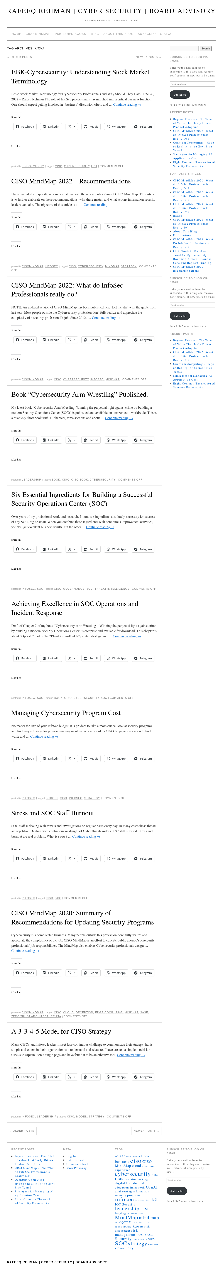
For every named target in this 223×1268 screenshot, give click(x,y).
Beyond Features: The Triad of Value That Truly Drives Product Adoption (193, 123)
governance (73, 588)
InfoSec (51, 266)
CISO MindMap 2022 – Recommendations (71, 180)
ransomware (123, 1226)
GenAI (152, 1187)
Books (177, 216)
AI (116, 1156)
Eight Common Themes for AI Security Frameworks (194, 164)
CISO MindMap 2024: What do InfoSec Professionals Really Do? (193, 208)
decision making (136, 1179)
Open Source (139, 1222)
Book (56, 479)
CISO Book (79, 479)
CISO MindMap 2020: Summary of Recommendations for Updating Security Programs (82, 917)
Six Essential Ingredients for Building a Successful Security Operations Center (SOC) (82, 498)
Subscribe (180, 94)
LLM (144, 1209)
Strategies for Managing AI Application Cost (192, 156)
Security (123, 1238)
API (122, 1156)
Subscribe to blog (155, 34)
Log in (71, 1156)
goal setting (123, 1191)
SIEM (152, 1239)
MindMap (112, 266)
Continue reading (127, 104)
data (155, 1175)
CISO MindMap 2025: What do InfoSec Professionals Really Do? (193, 196)
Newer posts (149, 57)
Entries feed (75, 1160)
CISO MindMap (38, 34)
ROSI (140, 1235)
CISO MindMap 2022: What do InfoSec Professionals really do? (67, 289)
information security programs (132, 1193)
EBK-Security (33, 166)
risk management (126, 1232)
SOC (40, 588)
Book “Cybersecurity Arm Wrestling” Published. (79, 394)
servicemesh (140, 1239)
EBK (94, 166)
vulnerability (124, 1248)
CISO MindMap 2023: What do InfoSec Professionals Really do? (193, 223)
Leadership (31, 479)
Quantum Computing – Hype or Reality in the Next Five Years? (193, 146)
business (122, 1161)
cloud (68, 1012)
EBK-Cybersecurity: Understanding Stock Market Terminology (80, 76)
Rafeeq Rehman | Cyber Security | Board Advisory (111, 10)
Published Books (70, 34)
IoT (155, 1199)
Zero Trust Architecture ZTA (36, 1016)
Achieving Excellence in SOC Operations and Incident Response (74, 608)
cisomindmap (32, 266)
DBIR (119, 1179)
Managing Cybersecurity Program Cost (66, 712)
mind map (149, 1217)
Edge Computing (109, 1012)
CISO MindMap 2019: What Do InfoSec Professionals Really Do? (193, 243)
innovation (142, 1200)
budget (52, 798)
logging (120, 1213)
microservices (135, 1213)
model (81, 1116)
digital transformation (132, 1183)
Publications (182, 235)
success (153, 1244)
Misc (95, 34)
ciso (58, 166)
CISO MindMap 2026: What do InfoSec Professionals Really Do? (193, 135)
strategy (129, 266)
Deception (84, 1012)
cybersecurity (77, 166)
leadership (127, 1208)
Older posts (19, 57)
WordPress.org (76, 1168)
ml (116, 1222)
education (122, 1187)
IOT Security (125, 1204)
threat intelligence (112, 588)
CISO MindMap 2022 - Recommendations (189, 269)
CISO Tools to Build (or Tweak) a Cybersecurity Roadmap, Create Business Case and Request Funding (192, 257)
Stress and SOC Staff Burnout (52, 812)
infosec (97, 379)
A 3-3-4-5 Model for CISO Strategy (61, 1031)
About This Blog (118, 34)
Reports (138, 1226)
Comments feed (77, 1164)
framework (137, 1187)
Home (16, 34)
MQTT (123, 1222)
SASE (144, 1012)
